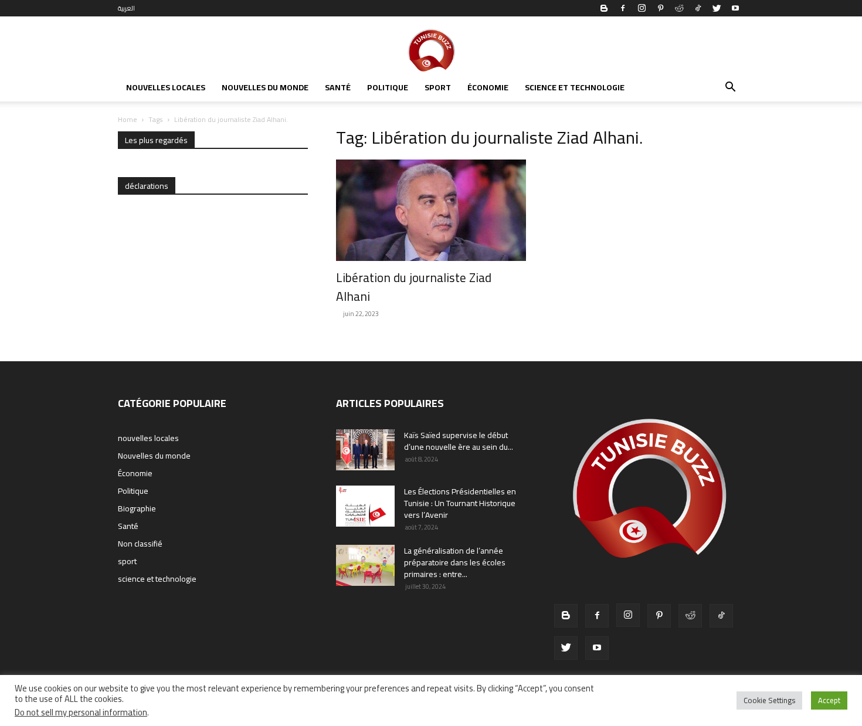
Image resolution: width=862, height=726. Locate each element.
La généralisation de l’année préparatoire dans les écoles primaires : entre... (454, 562)
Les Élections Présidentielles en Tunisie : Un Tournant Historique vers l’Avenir (460, 503)
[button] (730, 88)
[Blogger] (604, 8)
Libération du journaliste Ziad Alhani (413, 287)
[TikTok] (698, 8)
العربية (126, 8)
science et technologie (575, 87)
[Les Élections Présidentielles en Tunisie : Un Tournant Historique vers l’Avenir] (365, 506)
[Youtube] (735, 8)
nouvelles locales (165, 87)
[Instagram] (641, 8)
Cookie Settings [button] (769, 700)
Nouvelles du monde (265, 87)
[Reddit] (679, 8)
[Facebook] (623, 8)
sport (438, 87)
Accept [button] (829, 700)
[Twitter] (716, 8)
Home (127, 119)
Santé (338, 87)
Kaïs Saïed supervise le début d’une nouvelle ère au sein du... (458, 441)
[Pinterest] (660, 8)
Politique (387, 87)
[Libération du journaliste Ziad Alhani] (431, 210)
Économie (487, 87)
